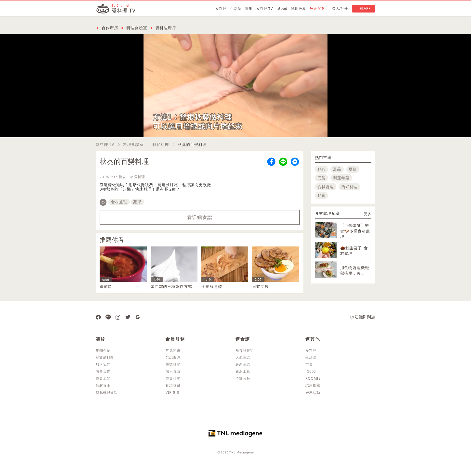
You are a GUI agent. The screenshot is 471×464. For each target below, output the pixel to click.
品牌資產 (103, 385)
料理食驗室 (133, 144)
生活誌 (235, 8)
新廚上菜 (243, 371)
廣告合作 (103, 371)
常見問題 (173, 350)
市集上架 (103, 378)
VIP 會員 (173, 392)
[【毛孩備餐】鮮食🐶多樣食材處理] (326, 230)
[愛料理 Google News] (138, 317)
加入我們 (103, 364)
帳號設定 (173, 364)
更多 (367, 213)
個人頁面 (173, 371)
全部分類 (243, 378)
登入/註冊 (340, 8)
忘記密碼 (173, 357)
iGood (282, 8)
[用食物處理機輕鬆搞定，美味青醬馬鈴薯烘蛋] (326, 269)
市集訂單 (173, 378)
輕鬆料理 (161, 144)
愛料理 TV (264, 8)
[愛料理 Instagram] (118, 317)
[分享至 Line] (283, 161)
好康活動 (312, 392)
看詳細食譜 (199, 217)
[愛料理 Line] (108, 317)
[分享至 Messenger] (295, 161)
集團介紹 (103, 350)
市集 (248, 8)
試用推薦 (298, 8)
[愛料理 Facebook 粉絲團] (98, 317)
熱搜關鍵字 (245, 350)
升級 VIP (317, 8)
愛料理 (220, 8)
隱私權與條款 (107, 392)
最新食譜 (243, 364)
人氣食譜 (243, 357)
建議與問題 (365, 317)
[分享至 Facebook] (271, 161)
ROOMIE (313, 378)
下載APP (363, 8)
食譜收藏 (173, 385)
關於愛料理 (105, 357)
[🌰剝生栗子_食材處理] (326, 250)
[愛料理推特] (128, 317)
